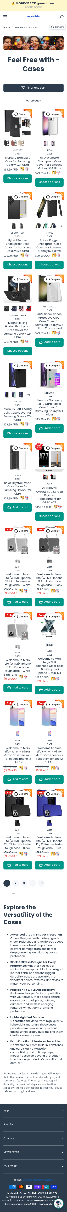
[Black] (6, 143)
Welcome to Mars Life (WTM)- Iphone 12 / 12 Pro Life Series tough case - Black (17, 843)
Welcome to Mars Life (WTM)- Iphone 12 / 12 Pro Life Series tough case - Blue (49, 843)
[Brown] (14, 143)
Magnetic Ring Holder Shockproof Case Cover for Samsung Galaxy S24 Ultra (18, 330)
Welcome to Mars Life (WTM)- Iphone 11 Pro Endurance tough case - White (17, 665)
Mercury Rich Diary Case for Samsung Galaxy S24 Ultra (17, 161)
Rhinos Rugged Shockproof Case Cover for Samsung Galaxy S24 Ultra (49, 246)
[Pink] (21, 308)
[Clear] (18, 733)
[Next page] (12, 893)
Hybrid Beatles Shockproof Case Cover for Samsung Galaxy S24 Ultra (18, 246)
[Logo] (33, 16)
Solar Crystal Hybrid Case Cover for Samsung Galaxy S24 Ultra (18, 488)
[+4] (29, 143)
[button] (62, 16)
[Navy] (53, 226)
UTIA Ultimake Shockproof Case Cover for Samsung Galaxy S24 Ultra (49, 163)
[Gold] (21, 143)
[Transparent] (46, 143)
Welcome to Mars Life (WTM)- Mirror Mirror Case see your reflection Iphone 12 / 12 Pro (49, 755)
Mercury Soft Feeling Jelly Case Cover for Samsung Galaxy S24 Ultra (18, 414)
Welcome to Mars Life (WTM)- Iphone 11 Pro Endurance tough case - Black (49, 580)
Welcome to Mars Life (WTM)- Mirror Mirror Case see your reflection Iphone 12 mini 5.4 (18, 755)
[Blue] (49, 823)
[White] (53, 477)
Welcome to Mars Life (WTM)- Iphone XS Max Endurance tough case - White (17, 580)
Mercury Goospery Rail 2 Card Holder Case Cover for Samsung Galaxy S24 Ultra (49, 408)
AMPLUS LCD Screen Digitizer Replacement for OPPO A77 (49, 497)
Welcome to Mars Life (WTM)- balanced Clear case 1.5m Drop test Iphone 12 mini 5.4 (49, 666)
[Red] (29, 308)
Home (6, 27)
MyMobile (27, 1179)
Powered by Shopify (43, 1179)
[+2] (60, 226)
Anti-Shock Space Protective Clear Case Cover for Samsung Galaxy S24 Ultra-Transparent (49, 321)
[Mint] (46, 226)
